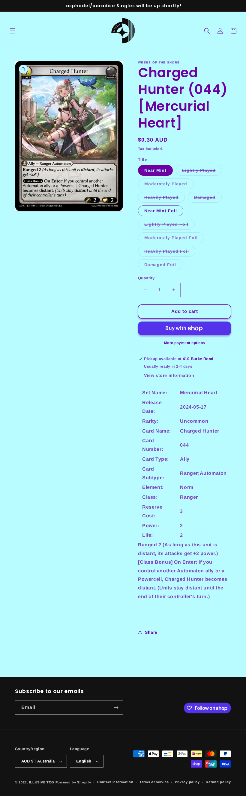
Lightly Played (202, 172)
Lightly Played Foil (169, 226)
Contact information (115, 782)
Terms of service (154, 782)
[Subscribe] (116, 708)
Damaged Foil (163, 266)
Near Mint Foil (160, 210)
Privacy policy (187, 782)
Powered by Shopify (73, 782)
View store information (169, 375)
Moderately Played (169, 185)
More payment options (184, 343)
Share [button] (151, 632)
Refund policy (218, 782)
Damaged (208, 199)
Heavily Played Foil (169, 252)
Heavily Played (164, 199)
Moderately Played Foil (174, 239)
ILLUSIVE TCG (41, 782)
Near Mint (155, 170)
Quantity (146, 278)
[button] (12, 30)
